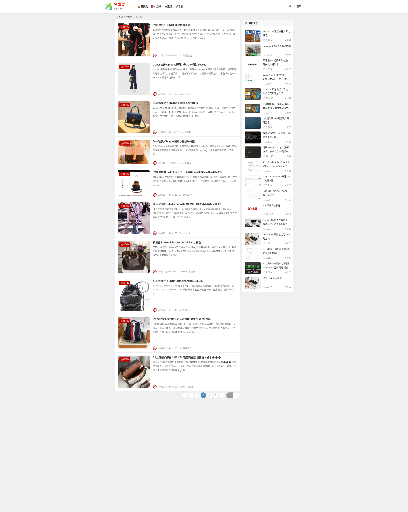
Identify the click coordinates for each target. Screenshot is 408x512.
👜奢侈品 (143, 6)
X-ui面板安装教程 (271, 205)
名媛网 (119, 4)
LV (180, 55)
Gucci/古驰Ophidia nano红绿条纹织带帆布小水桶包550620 (187, 204)
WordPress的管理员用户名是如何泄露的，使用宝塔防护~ (276, 79)
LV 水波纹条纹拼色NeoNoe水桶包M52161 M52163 (182, 319)
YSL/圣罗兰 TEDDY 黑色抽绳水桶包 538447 (178, 281)
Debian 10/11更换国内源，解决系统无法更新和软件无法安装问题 (276, 224)
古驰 (188, 233)
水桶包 (187, 132)
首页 (120, 16)
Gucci (182, 94)
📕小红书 (156, 6)
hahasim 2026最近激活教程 (277, 46)
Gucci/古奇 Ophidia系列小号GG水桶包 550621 (180, 64)
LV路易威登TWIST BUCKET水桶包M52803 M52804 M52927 (187, 172)
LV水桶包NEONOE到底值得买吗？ (173, 25)
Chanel (182, 386)
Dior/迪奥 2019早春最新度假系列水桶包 (175, 103)
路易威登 (187, 55)
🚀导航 (179, 6)
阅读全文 (234, 54)
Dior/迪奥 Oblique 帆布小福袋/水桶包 (174, 141)
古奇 (188, 94)
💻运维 (168, 6)
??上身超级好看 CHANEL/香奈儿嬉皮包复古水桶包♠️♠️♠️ (187, 357)
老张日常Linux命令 (272, 278)
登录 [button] (299, 6)
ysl (180, 310)
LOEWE (183, 271)
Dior (181, 132)
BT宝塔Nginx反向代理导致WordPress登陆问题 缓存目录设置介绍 (276, 267)
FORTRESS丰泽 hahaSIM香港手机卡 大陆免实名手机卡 (276, 108)
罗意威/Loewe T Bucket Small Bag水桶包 (177, 242)
